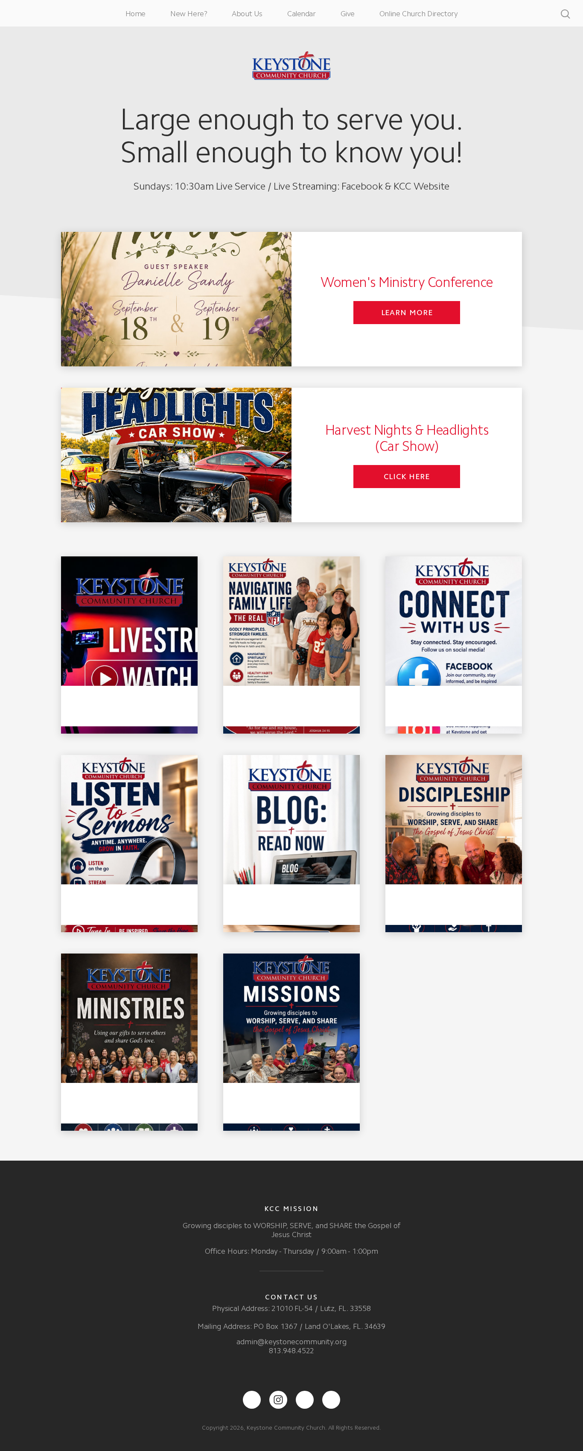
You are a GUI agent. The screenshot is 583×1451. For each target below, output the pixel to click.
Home (135, 13)
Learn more (407, 312)
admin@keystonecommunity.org (291, 1341)
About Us (247, 13)
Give (348, 13)
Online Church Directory (418, 13)
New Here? (188, 13)
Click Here (407, 476)
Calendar (301, 13)
